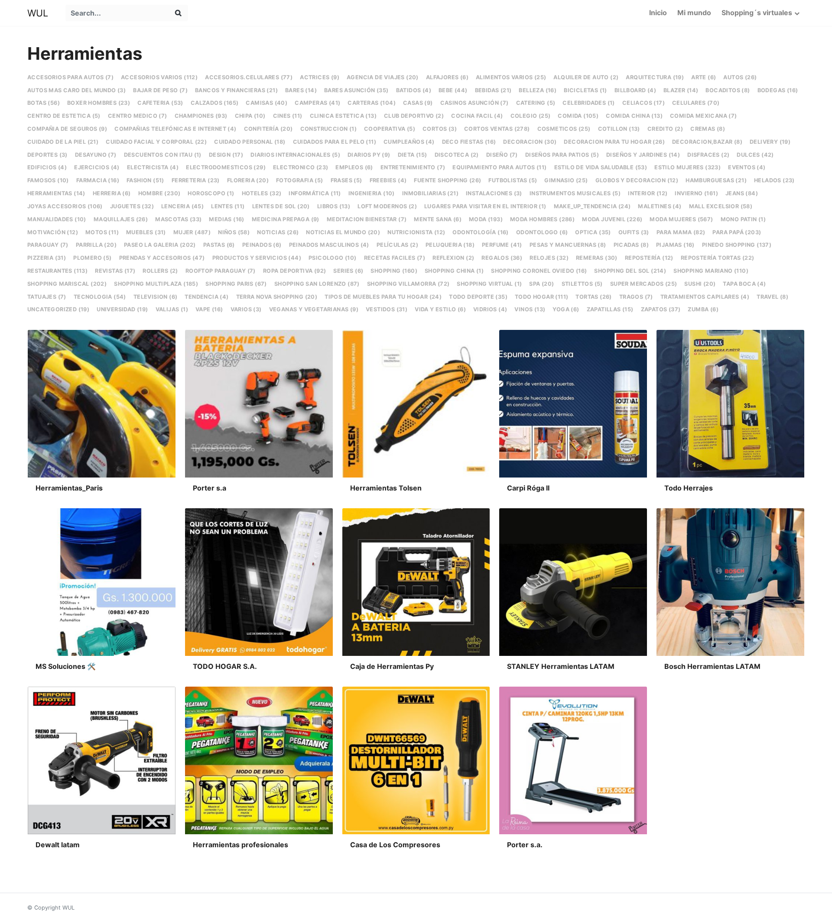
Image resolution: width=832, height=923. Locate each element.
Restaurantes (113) (57, 271)
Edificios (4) (47, 167)
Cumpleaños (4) (409, 142)
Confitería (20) (268, 129)
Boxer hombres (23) (98, 103)
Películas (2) (397, 245)
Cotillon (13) (619, 129)
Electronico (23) (300, 167)
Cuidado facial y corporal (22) (156, 142)
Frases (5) (346, 180)
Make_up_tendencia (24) (592, 206)
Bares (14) (301, 90)
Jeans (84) (741, 193)
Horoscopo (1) (211, 193)
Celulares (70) (696, 103)
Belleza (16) (537, 90)
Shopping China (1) (454, 271)
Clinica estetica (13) (343, 116)
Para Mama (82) (680, 232)
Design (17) (226, 155)
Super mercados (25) (643, 284)
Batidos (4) (413, 90)
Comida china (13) (634, 116)
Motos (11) (102, 232)
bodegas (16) (777, 90)
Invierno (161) (696, 193)
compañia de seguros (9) (67, 129)
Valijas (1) (172, 309)
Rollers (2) (160, 271)
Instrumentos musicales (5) (575, 193)
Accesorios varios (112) (159, 77)
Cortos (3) (439, 129)
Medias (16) (226, 219)
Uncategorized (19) (58, 309)
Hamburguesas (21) (716, 180)
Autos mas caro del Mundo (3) (76, 90)
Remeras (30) (597, 258)
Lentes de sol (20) (281, 206)
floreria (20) (248, 180)
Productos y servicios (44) (256, 258)
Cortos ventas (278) (497, 129)
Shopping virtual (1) (489, 284)
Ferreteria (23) (196, 180)
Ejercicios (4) (97, 167)
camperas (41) (317, 103)
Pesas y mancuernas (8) (568, 245)
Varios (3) (246, 309)
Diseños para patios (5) (562, 155)
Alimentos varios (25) (511, 77)
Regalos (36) (501, 258)
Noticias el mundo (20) (343, 232)
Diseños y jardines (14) (643, 155)
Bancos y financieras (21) (236, 90)
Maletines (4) (659, 206)
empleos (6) (354, 167)
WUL (37, 13)
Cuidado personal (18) (249, 142)
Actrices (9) (319, 77)
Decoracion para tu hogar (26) (614, 142)
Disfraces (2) (708, 155)
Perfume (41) (502, 245)
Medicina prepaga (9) (285, 219)
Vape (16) (209, 309)
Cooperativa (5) (389, 129)
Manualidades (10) (56, 219)
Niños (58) (234, 232)
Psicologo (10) (333, 258)
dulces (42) (755, 155)
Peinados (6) (262, 245)
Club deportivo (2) (414, 116)
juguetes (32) (132, 206)
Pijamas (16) (675, 245)
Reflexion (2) (453, 258)
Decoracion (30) (529, 142)
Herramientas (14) (56, 193)
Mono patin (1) (743, 219)
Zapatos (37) (661, 309)
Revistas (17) (115, 271)
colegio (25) (530, 116)
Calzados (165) (215, 103)
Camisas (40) (266, 103)
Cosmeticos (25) (564, 129)
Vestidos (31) (386, 309)
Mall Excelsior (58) (721, 206)
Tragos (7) (636, 297)
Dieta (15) (412, 155)
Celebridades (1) (588, 103)
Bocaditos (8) (727, 90)
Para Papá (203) (736, 232)
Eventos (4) (746, 167)
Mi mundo (694, 12)
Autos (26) (740, 77)
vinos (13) (529, 309)
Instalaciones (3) (494, 193)
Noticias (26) (278, 232)
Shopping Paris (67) (236, 284)
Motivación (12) (52, 232)
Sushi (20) (699, 284)
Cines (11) (287, 116)
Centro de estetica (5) (64, 116)
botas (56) (43, 103)
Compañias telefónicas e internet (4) (175, 129)
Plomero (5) (92, 258)
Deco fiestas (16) (469, 142)
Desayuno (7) (96, 155)
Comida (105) (578, 116)
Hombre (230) (159, 193)
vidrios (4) (490, 309)
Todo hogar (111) (541, 297)
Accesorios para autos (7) (70, 77)
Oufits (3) (633, 232)
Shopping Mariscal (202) (67, 284)
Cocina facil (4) (477, 116)
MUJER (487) (192, 232)
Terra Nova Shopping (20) (277, 297)
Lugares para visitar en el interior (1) (485, 206)
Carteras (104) (372, 103)
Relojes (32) (549, 258)
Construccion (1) (328, 129)
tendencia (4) (206, 297)
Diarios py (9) (369, 155)
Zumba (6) (703, 309)
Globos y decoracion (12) (637, 180)
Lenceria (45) (182, 206)
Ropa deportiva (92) (294, 271)
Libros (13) (333, 206)
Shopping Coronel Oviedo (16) (539, 271)
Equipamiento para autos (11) (499, 167)
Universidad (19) (122, 309)
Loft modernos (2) (387, 206)
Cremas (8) (707, 129)
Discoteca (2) (457, 155)
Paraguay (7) (47, 245)
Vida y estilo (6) (440, 309)
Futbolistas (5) (512, 180)
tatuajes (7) (46, 297)
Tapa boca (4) (744, 284)
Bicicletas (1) (585, 90)
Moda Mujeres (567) (681, 219)
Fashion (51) (145, 180)
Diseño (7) (502, 155)
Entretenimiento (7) (412, 167)
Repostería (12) (649, 258)
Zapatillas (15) (610, 309)
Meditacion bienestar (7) (367, 219)
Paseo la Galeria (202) (160, 245)
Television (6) (155, 297)
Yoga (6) (565, 309)
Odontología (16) (480, 232)
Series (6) (348, 271)
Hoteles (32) (262, 193)
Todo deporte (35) (478, 297)
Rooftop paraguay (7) (220, 271)
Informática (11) (315, 193)
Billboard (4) (635, 90)
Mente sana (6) (438, 219)
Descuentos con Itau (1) (163, 155)
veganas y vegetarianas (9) (313, 309)
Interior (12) (647, 193)
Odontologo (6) (542, 232)
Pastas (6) (219, 245)
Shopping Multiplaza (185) (156, 284)
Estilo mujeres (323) (687, 167)
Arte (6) (703, 77)
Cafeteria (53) (160, 103)
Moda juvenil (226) (612, 219)
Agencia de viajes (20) (383, 77)
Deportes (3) (47, 155)
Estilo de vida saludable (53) (600, 167)
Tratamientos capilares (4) (704, 297)
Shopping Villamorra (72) (408, 284)
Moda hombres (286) (542, 219)
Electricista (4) (153, 167)
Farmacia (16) (97, 180)
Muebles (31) (146, 232)
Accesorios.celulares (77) (248, 77)
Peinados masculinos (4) (329, 245)
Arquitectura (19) (655, 77)
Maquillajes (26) (121, 219)
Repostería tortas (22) (717, 258)
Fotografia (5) (299, 180)
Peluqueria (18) (450, 245)
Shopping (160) (393, 271)
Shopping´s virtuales (757, 12)
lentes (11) (227, 206)
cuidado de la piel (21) (62, 142)
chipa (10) (250, 116)
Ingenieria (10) (371, 193)
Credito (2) (665, 129)
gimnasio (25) (566, 180)
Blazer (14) (680, 90)
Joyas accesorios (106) (65, 206)
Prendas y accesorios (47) (162, 258)
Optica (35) (593, 232)
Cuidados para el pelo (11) (334, 142)
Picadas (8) (631, 245)
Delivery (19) (770, 142)
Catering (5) (536, 103)
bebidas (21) (493, 90)
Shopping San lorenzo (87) (317, 284)
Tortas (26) (593, 297)
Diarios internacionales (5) (295, 155)
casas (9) (418, 103)
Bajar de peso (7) (160, 90)
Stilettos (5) (582, 284)
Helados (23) (774, 180)
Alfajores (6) (447, 77)
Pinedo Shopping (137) (736, 245)
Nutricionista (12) (416, 232)
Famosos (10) (48, 180)
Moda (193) (486, 219)
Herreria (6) (112, 193)
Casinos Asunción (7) (474, 103)
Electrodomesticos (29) (226, 167)
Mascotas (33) (178, 219)
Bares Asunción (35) (356, 90)
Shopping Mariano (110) (710, 271)
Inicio (658, 12)
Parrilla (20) (96, 245)
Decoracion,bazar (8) (707, 142)
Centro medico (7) (137, 116)
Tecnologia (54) (100, 297)
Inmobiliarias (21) (430, 193)
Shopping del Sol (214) (630, 271)
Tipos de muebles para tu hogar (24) (383, 297)
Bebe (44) (453, 90)
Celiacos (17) (643, 103)
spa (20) (541, 284)
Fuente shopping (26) (447, 180)
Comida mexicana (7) (703, 116)
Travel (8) (772, 297)
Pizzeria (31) (46, 258)
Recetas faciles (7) (395, 258)
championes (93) (201, 116)
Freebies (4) (388, 180)
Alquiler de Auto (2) (585, 77)
